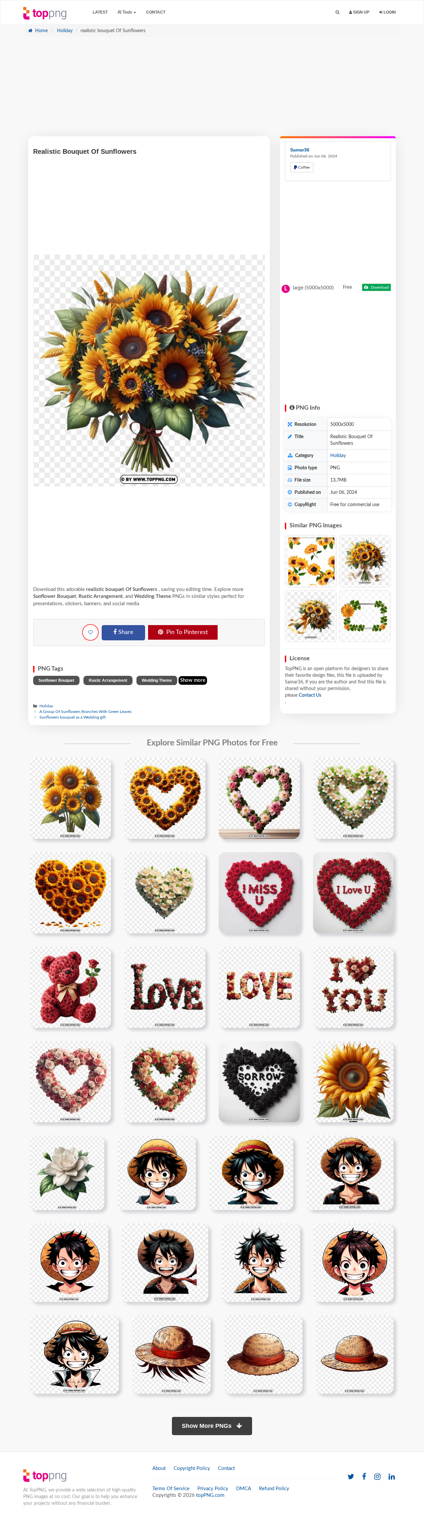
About (159, 1468)
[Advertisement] (212, 89)
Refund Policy (274, 1488)
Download (379, 287)
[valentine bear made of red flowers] (70, 987)
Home (41, 31)
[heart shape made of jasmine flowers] (164, 892)
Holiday (64, 31)
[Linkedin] (392, 1477)
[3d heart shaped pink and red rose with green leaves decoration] (164, 1081)
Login (389, 12)
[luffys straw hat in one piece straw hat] (263, 1354)
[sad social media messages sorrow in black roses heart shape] (259, 1081)
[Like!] (90, 632)
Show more (192, 680)
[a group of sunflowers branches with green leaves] (70, 798)
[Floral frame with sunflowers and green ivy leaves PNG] (365, 616)
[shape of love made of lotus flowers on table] (259, 798)
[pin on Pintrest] (102, 766)
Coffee (303, 167)
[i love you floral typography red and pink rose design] (353, 987)
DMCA (243, 1488)
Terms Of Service (170, 1488)
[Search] (337, 12)
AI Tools (125, 12)
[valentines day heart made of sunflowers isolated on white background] (164, 798)
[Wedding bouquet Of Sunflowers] (311, 616)
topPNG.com (210, 1495)
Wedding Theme (157, 680)
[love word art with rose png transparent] (164, 987)
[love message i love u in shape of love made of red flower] (353, 892)
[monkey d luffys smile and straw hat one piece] (353, 1262)
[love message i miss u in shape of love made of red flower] (259, 892)
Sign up (360, 12)
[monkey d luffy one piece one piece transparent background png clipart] (69, 1262)
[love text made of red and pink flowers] (259, 987)
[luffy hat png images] (171, 1354)
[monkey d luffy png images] (251, 1172)
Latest (100, 12)
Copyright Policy (192, 1468)
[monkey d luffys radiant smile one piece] (261, 1262)
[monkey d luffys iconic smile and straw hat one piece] (165, 1262)
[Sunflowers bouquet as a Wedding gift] (365, 561)
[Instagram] (377, 1477)
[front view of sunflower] (353, 1081)
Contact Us (310, 695)
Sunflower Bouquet (56, 680)
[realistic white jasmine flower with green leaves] (67, 1172)
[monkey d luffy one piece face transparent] (350, 1172)
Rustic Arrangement (108, 680)
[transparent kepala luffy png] (74, 1354)
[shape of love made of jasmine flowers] (353, 798)
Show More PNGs (207, 1426)
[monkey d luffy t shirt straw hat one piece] (355, 1354)
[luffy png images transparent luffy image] (157, 1172)
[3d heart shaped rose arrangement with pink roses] (70, 1081)
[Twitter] (350, 1477)
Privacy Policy (212, 1488)
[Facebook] (364, 1477)
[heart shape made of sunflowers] (70, 892)
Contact (155, 12)
